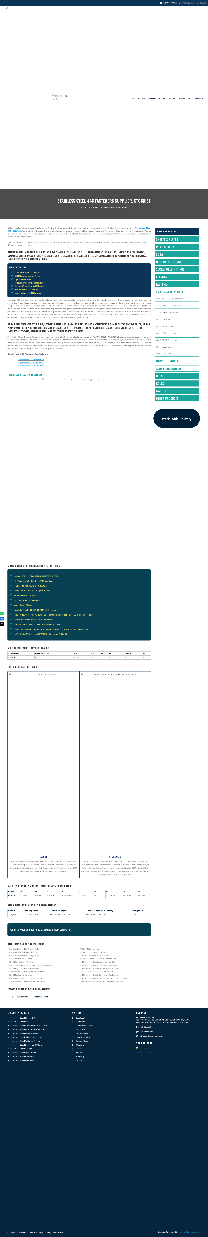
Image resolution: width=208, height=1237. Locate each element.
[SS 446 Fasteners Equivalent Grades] (80, 276)
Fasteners (93, 207)
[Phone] (2, 618)
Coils (159, 254)
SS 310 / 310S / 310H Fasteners (168, 305)
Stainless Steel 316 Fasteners (31, 362)
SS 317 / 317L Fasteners (165, 326)
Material (162, 98)
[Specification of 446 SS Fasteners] (80, 272)
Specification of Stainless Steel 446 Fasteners (33, 566)
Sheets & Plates (167, 239)
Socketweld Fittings (170, 269)
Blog (190, 98)
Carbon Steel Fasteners (168, 368)
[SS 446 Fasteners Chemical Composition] (80, 282)
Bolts (160, 383)
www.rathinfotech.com (189, 1232)
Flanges (161, 276)
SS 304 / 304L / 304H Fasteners (169, 299)
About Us (141, 98)
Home (133, 98)
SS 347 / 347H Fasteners (166, 340)
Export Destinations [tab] (19, 996)
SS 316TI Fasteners (163, 319)
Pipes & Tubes (165, 246)
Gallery (182, 98)
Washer (161, 391)
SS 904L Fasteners (164, 353)
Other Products (167, 398)
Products (152, 98)
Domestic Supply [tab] (41, 996)
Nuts (159, 376)
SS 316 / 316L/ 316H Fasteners (168, 312)
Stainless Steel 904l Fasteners (31, 365)
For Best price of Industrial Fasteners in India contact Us (41, 929)
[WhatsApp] (2, 613)
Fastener (162, 284)
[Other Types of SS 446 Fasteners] (80, 289)
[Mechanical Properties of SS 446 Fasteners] (80, 286)
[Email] (2, 624)
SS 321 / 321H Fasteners (166, 333)
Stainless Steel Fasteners (169, 292)
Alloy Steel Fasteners (167, 361)
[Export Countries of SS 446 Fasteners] (80, 293)
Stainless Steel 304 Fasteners (31, 359)
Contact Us (199, 98)
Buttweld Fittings (169, 261)
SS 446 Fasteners (163, 347)
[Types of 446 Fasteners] (80, 279)
